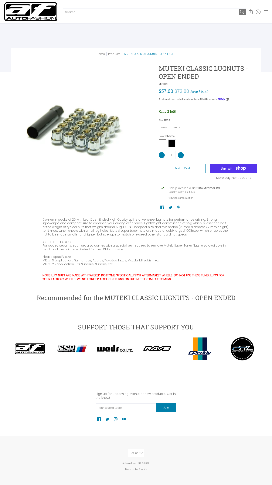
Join (166, 407)
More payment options (233, 178)
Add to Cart (182, 168)
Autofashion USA (131, 463)
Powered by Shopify (136, 469)
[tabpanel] (136, 248)
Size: (164, 120)
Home (101, 54)
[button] (250, 11)
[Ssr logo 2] (72, 349)
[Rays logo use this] (157, 348)
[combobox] (151, 12)
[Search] (242, 12)
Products (114, 54)
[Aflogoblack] (30, 348)
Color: (166, 136)
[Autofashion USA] (30, 11)
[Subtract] (162, 155)
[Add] (181, 155)
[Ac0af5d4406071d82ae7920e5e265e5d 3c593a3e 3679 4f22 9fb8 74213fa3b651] (115, 349)
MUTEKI (163, 84)
